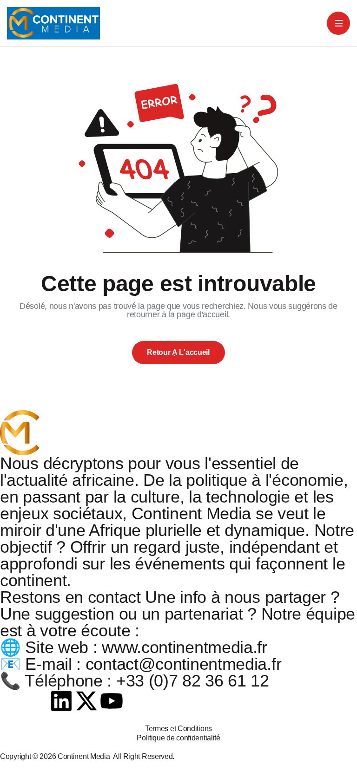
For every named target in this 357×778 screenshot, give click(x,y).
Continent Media (85, 756)
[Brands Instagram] (36, 701)
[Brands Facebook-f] (11, 701)
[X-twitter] (86, 701)
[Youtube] (111, 701)
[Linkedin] (61, 701)
